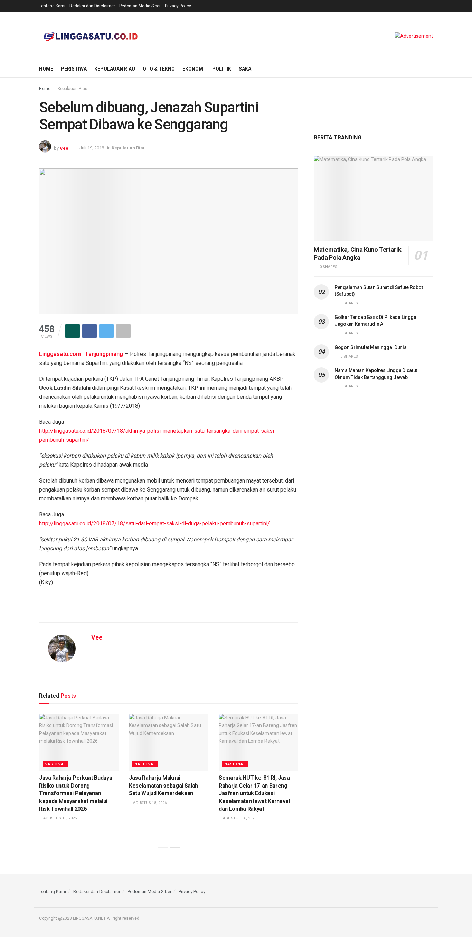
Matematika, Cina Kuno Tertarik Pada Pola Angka (357, 253)
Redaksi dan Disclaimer (92, 5)
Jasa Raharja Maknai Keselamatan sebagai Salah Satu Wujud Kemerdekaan (163, 785)
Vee (64, 147)
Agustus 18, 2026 (149, 803)
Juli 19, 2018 (91, 147)
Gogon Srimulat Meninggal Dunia (370, 347)
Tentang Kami (52, 5)
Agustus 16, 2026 (239, 818)
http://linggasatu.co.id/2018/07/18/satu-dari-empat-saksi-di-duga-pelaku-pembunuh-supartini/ (154, 523)
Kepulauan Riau (114, 69)
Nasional (55, 764)
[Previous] (163, 843)
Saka (245, 69)
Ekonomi (193, 69)
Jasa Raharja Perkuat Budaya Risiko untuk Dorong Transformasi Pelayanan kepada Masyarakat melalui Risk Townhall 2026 (75, 793)
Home (46, 69)
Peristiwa (74, 69)
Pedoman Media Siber (140, 5)
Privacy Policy (178, 5)
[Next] (175, 843)
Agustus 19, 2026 (59, 818)
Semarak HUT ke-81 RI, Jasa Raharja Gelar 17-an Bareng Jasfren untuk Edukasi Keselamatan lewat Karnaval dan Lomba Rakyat (254, 793)
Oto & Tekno (159, 69)
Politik (221, 69)
